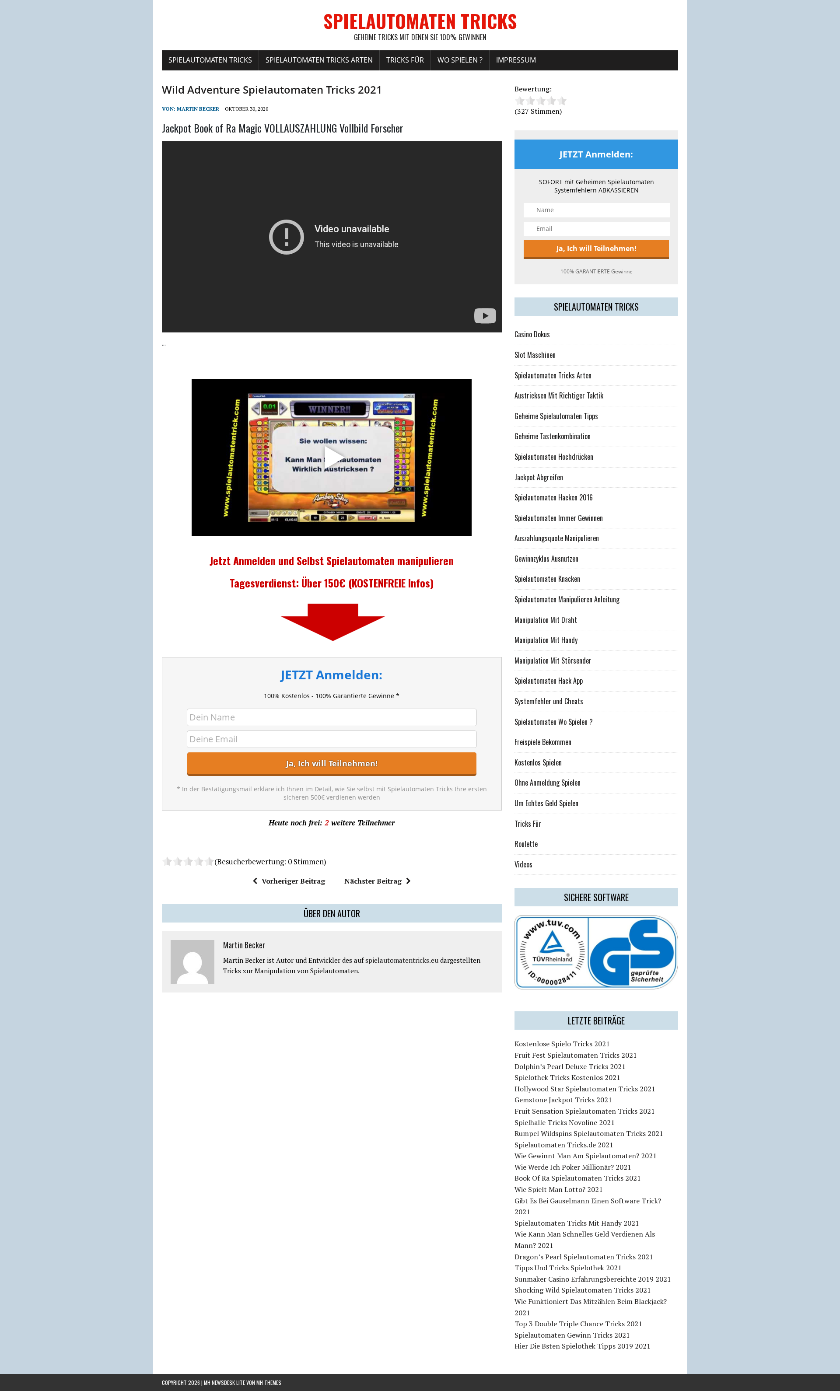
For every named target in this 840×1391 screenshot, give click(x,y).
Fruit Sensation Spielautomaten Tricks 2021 (584, 1111)
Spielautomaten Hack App (548, 680)
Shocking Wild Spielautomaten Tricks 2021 (582, 1290)
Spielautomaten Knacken (547, 578)
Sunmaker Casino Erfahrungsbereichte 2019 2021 (592, 1279)
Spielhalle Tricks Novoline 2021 (564, 1122)
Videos (523, 864)
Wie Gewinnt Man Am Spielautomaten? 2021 (585, 1155)
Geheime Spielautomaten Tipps (556, 416)
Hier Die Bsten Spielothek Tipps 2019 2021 (582, 1346)
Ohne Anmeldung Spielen (547, 782)
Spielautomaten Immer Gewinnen (558, 518)
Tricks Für (405, 60)
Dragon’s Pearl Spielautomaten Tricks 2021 (583, 1257)
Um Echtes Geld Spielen (546, 803)
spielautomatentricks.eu (401, 960)
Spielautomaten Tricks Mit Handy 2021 (576, 1223)
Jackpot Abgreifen (538, 477)
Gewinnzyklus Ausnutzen (546, 558)
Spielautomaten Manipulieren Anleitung (567, 599)
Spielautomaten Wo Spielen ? (553, 721)
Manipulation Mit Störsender (553, 660)
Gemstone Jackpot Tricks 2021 (563, 1099)
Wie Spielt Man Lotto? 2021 (558, 1189)
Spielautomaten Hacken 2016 (553, 497)
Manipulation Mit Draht (545, 620)
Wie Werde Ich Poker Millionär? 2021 (572, 1167)
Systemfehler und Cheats (548, 701)
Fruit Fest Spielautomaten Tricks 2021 (575, 1055)
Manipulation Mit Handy (546, 640)
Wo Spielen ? (460, 60)
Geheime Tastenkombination (552, 436)
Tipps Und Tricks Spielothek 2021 (568, 1267)
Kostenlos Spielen (538, 762)
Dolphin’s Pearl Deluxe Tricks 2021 (570, 1066)
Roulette (526, 844)
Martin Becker (198, 108)
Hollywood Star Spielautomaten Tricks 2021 (584, 1089)
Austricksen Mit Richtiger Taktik (558, 395)
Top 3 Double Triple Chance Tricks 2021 (578, 1323)
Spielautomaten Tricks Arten (319, 60)
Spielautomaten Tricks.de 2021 (563, 1145)
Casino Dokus (532, 334)
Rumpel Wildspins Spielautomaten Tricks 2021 (588, 1133)
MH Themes (268, 1382)
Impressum (516, 60)
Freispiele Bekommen (542, 742)
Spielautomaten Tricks (210, 60)
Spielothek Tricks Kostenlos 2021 (567, 1077)
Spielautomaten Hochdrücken (553, 456)
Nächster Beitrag (373, 881)
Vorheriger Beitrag (293, 881)
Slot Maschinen (535, 354)
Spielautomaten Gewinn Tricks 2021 (572, 1335)
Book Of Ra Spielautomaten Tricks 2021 (577, 1178)
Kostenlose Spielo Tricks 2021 (562, 1043)
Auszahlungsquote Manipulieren (556, 538)
